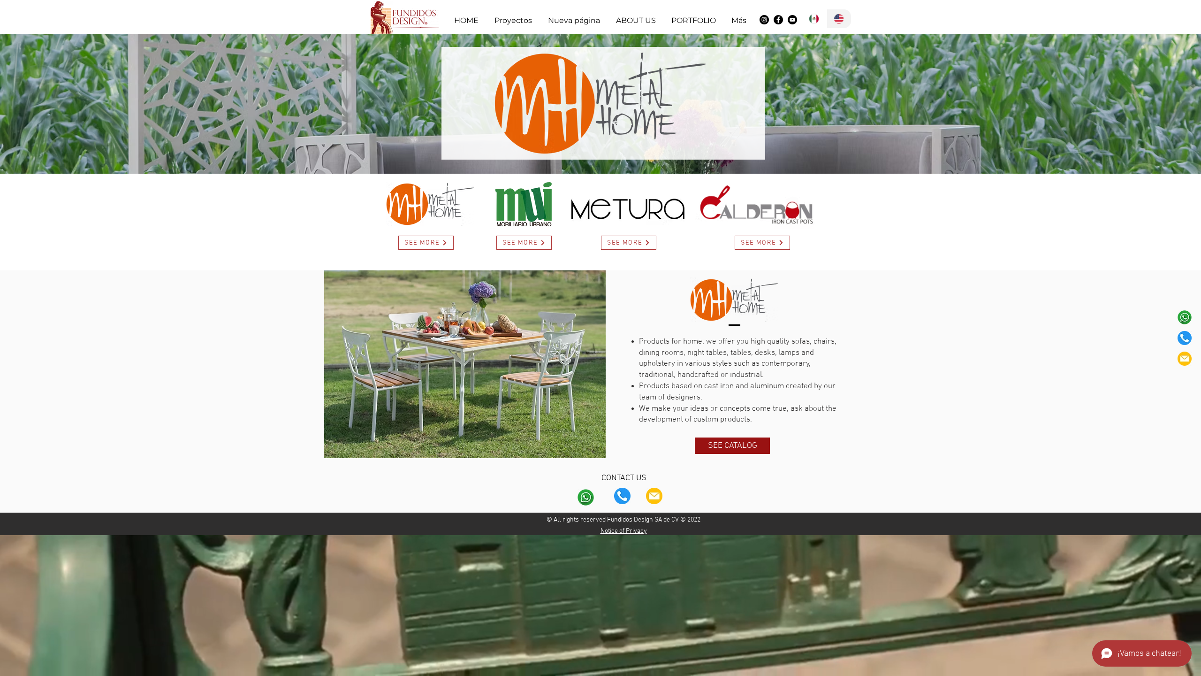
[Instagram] (764, 19)
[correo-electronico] (1185, 359)
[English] (839, 18)
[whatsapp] (1185, 317)
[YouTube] (792, 19)
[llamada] (1185, 338)
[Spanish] (814, 18)
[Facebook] (778, 19)
